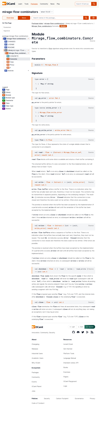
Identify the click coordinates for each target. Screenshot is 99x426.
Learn (20, 4)
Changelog (35, 344)
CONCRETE (14, 56)
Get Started (67, 349)
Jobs (33, 391)
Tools (26, 4)
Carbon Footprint (62, 398)
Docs (24, 18)
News (52, 4)
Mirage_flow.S (51, 65)
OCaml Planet (36, 386)
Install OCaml (68, 344)
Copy (12, 62)
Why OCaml (36, 363)
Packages (34, 4)
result (44, 155)
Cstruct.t (58, 152)
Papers (65, 377)
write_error (60, 130)
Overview (10, 18)
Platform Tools (68, 353)
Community (44, 4)
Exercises (66, 372)
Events (34, 382)
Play (58, 4)
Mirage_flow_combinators (18, 53)
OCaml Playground (70, 381)
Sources (11, 71)
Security (47, 398)
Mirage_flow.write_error (51, 112)
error (51, 98)
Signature (7, 31)
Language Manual (69, 358)
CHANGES (11, 42)
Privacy (92, 398)
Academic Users (37, 358)
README (11, 47)
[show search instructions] (93, 17)
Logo (65, 386)
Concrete (13, 59)
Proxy (12, 65)
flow (47, 152)
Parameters (7, 27)
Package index (37, 23)
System (91, 327)
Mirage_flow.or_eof (72, 152)
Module (63, 26)
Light (73, 327)
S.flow (49, 140)
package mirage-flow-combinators (15, 36)
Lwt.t (50, 155)
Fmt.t (57, 98)
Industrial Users (37, 353)
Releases (35, 349)
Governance (79, 398)
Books (65, 367)
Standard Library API (71, 363)
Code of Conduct (38, 403)
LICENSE (11, 44)
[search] (94, 4)
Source (92, 41)
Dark (81, 327)
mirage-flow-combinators (20, 12)
